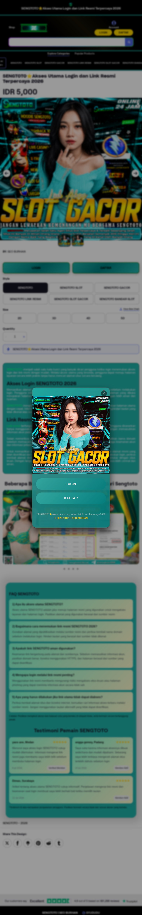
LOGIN (71, 484)
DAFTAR (71, 498)
